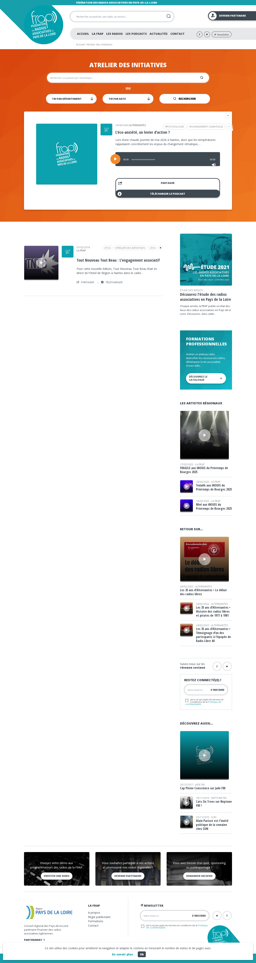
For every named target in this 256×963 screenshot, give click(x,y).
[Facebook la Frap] (217, 666)
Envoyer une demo (56, 876)
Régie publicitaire (99, 917)
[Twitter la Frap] (227, 666)
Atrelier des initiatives (130, 248)
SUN (213, 817)
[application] (167, 159)
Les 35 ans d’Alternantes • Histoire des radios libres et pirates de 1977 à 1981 (213, 611)
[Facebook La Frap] (200, 34)
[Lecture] (115, 159)
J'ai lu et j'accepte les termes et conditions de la (204, 701)
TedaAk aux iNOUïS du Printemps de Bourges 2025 (214, 487)
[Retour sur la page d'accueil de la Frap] (43, 24)
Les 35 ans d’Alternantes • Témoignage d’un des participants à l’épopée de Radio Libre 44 (213, 635)
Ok (142, 954)
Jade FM (200, 784)
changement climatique (207, 126)
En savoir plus (122, 954)
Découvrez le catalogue (198, 378)
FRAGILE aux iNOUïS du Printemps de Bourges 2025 (204, 470)
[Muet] (214, 165)
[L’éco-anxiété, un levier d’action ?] (66, 183)
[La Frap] (67, 256)
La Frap (97, 34)
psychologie (175, 126)
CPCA (107, 248)
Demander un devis (199, 876)
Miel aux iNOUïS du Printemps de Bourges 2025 (214, 506)
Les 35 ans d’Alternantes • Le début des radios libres (203, 592)
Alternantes (137, 125)
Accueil (83, 34)
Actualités (159, 34)
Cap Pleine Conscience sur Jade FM (202, 788)
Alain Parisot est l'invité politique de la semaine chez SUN (212, 824)
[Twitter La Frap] (207, 34)
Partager (167, 183)
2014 (152, 248)
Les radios (114, 34)
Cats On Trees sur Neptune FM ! (214, 803)
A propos (94, 912)
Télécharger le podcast (167, 193)
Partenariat (33, 940)
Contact (177, 34)
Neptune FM (218, 798)
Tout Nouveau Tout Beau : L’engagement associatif (118, 260)
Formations (95, 921)
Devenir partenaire (127, 876)
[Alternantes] (106, 134)
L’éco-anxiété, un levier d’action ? (142, 132)
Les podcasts (136, 34)
